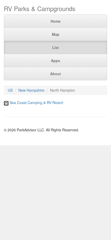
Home (56, 21)
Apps (55, 60)
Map (55, 34)
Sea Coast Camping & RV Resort (36, 102)
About (55, 73)
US (10, 90)
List (55, 47)
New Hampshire (31, 90)
